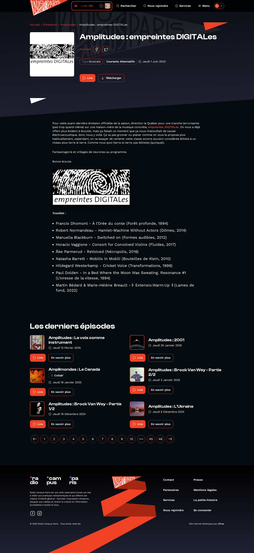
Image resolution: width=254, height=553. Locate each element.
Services (185, 5)
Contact (168, 479)
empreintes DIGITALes (163, 127)
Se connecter (202, 510)
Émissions (50, 24)
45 (151, 439)
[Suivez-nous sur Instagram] (39, 514)
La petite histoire (205, 500)
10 (131, 439)
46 (160, 439)
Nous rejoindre (158, 5)
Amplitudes (68, 24)
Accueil (35, 24)
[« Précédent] (35, 439)
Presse (198, 479)
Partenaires (171, 490)
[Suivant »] (170, 439)
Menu (206, 5)
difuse (221, 524)
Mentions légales (205, 490)
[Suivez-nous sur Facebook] (32, 514)
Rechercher (128, 5)
